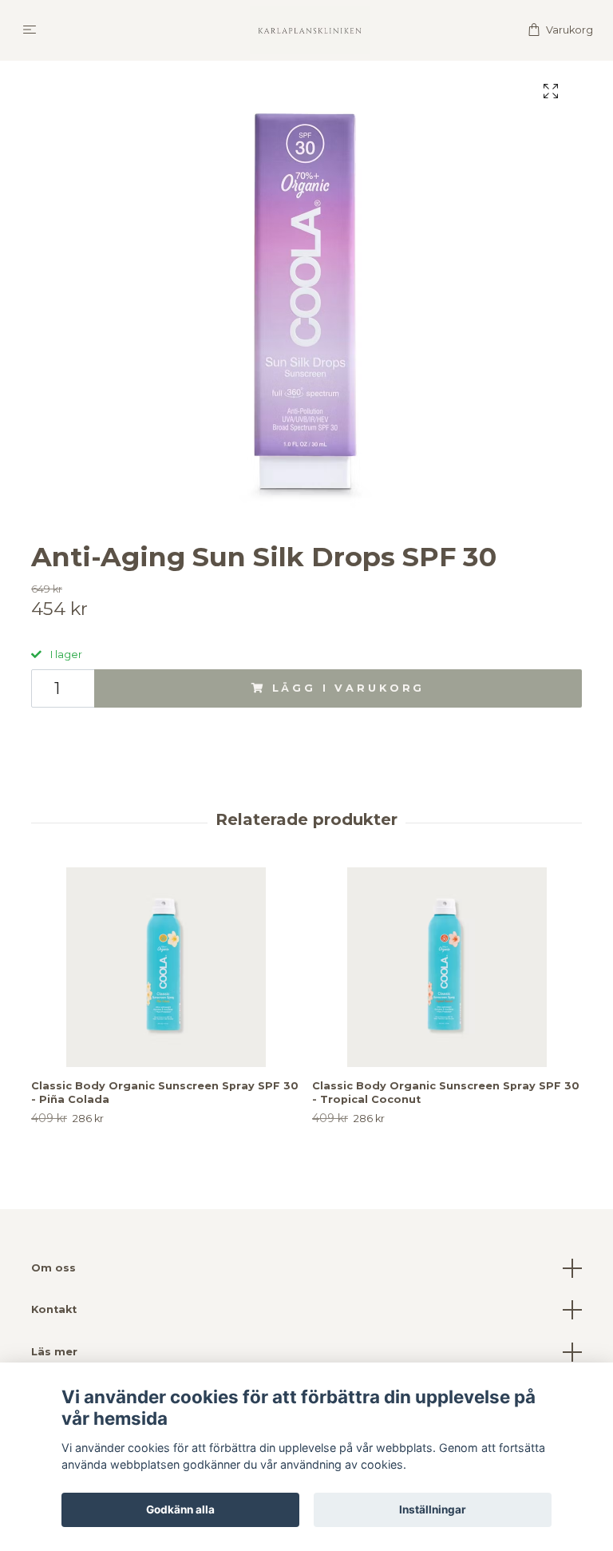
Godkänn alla (180, 1509)
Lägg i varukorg (348, 688)
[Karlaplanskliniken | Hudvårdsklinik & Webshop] (310, 30)
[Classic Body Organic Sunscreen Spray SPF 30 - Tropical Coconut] (446, 967)
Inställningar (432, 1509)
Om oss (53, 1268)
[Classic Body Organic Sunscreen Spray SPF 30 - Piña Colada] (165, 967)
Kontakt (54, 1309)
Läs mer (54, 1352)
